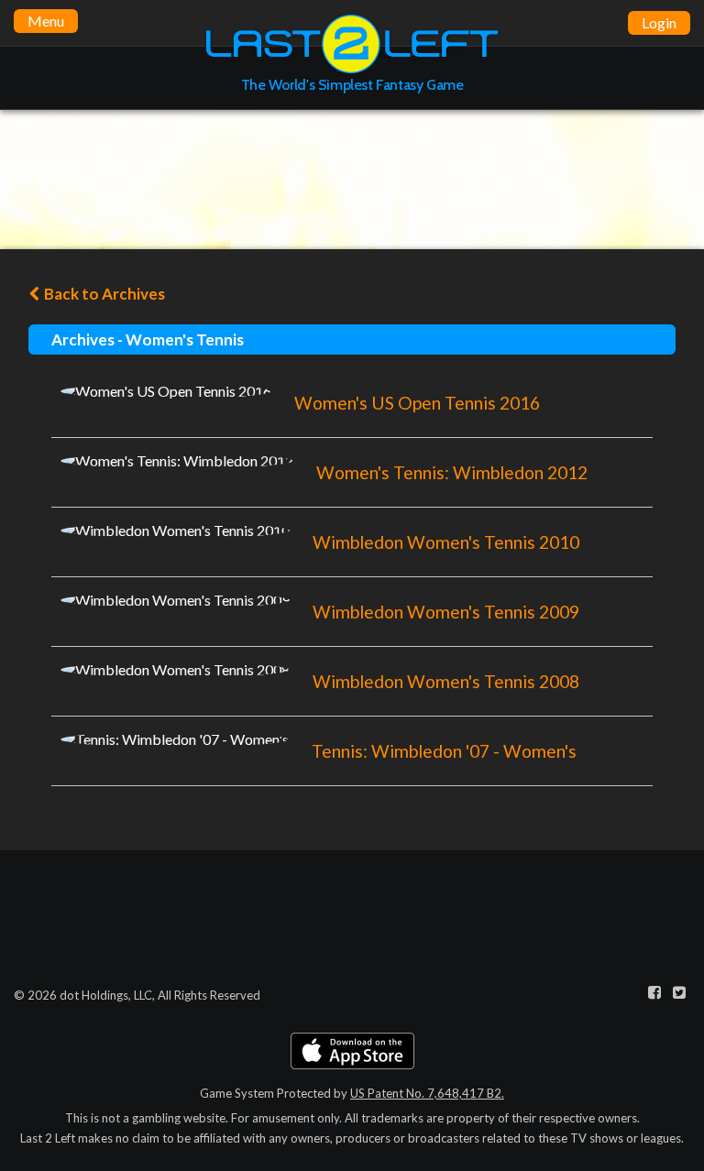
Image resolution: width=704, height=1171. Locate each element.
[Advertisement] (352, 178)
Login (659, 22)
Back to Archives (103, 293)
